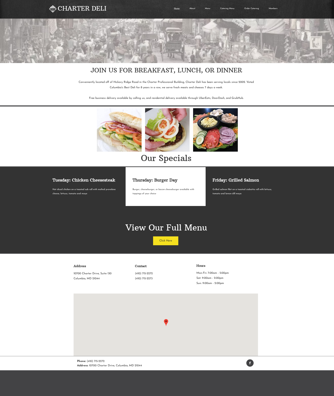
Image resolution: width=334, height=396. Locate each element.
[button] (119, 130)
